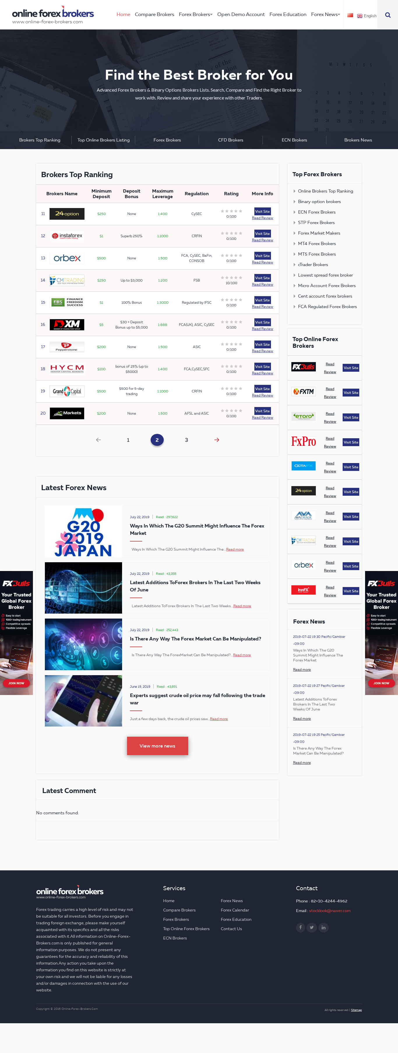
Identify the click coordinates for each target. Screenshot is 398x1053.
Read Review (262, 218)
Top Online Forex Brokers (186, 928)
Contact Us (231, 928)
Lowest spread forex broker (325, 275)
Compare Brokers (154, 14)
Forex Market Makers (319, 233)
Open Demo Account (241, 14)
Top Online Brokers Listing (104, 140)
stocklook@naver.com (330, 910)
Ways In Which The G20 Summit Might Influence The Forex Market (318, 655)
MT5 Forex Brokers (317, 254)
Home (123, 14)
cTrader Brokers (313, 264)
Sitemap (356, 1010)
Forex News (324, 14)
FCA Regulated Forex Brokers (327, 306)
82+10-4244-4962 (329, 901)
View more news (157, 746)
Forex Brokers (194, 14)
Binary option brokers (319, 201)
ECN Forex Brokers (317, 212)
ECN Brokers (294, 140)
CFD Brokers (230, 140)
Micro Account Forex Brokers (327, 285)
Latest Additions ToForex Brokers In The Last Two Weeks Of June (315, 704)
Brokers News (358, 140)
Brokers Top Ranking (39, 140)
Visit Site (262, 211)
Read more (235, 549)
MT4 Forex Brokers (317, 243)
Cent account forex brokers (325, 296)
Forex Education (288, 14)
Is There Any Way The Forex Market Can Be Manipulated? (195, 638)
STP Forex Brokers (316, 222)
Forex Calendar (235, 910)
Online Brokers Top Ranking (325, 191)
